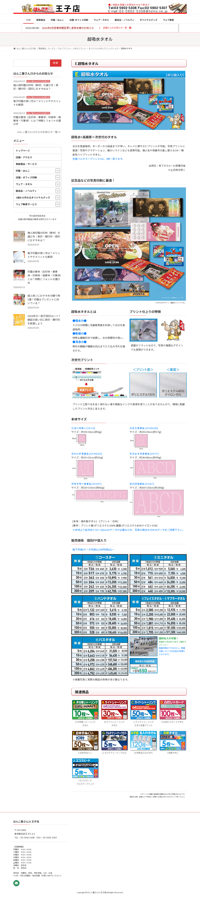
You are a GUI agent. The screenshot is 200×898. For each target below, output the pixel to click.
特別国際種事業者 (37, 216)
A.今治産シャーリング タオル (85, 724)
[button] (115, 28)
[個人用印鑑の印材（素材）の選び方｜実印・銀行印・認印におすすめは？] (19, 237)
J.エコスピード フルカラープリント (85, 782)
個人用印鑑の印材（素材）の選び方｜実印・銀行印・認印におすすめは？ (44, 236)
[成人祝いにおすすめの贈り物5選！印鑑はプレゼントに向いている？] (19, 300)
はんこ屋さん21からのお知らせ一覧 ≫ (39, 131)
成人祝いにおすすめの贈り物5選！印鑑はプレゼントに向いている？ (44, 299)
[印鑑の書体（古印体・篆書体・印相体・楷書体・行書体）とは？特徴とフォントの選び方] (19, 276)
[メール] (16, 883)
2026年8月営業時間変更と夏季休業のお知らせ (68, 27)
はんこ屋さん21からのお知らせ (38, 81)
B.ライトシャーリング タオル (114, 724)
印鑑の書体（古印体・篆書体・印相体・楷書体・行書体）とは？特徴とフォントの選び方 (37, 120)
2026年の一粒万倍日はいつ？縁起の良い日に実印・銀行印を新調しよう (44, 319)
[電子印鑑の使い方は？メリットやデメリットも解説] (19, 257)
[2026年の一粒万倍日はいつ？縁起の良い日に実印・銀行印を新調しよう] (19, 320)
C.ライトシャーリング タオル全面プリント (143, 724)
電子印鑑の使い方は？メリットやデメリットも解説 (44, 255)
